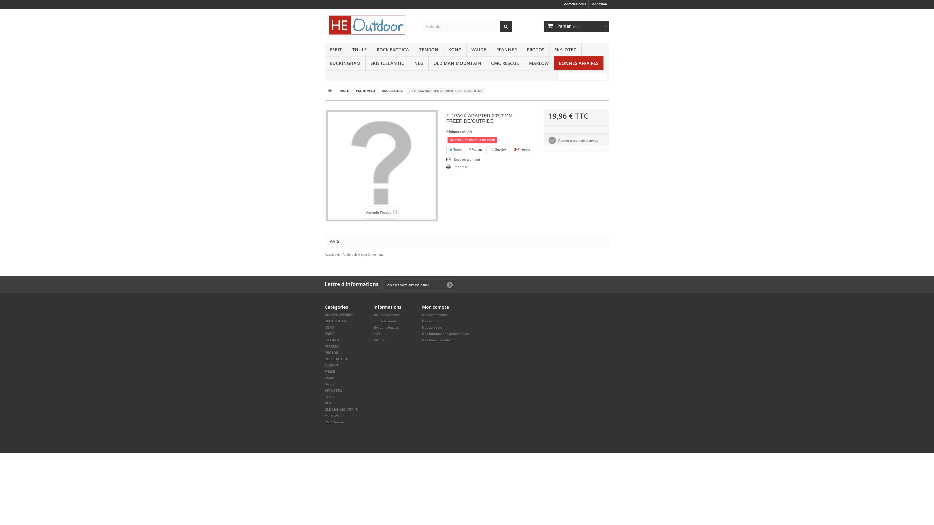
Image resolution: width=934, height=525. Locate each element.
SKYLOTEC (565, 49)
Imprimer (460, 167)
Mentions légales (386, 327)
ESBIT (336, 49)
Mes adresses (432, 327)
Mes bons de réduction (439, 340)
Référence (453, 132)
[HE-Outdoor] (370, 25)
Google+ (500, 149)
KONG (454, 49)
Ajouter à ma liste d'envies (577, 140)
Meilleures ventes (386, 315)
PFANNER (506, 49)
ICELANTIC (333, 340)
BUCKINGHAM (345, 63)
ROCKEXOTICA (336, 359)
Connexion (599, 4)
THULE (359, 49)
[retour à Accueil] (329, 91)
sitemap (379, 340)
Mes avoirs (430, 321)
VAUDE (478, 49)
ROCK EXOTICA (393, 49)
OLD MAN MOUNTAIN (457, 63)
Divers (329, 384)
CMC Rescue (334, 422)
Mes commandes (435, 315)
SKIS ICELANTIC (387, 63)
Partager (477, 149)
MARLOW (539, 63)
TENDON (428, 49)
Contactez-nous (574, 4)
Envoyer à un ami (467, 159)
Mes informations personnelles (445, 334)
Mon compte (435, 307)
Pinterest (523, 149)
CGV (376, 334)
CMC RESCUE (505, 63)
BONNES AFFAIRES (579, 63)
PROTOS (535, 49)
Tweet (457, 149)
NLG (418, 63)
